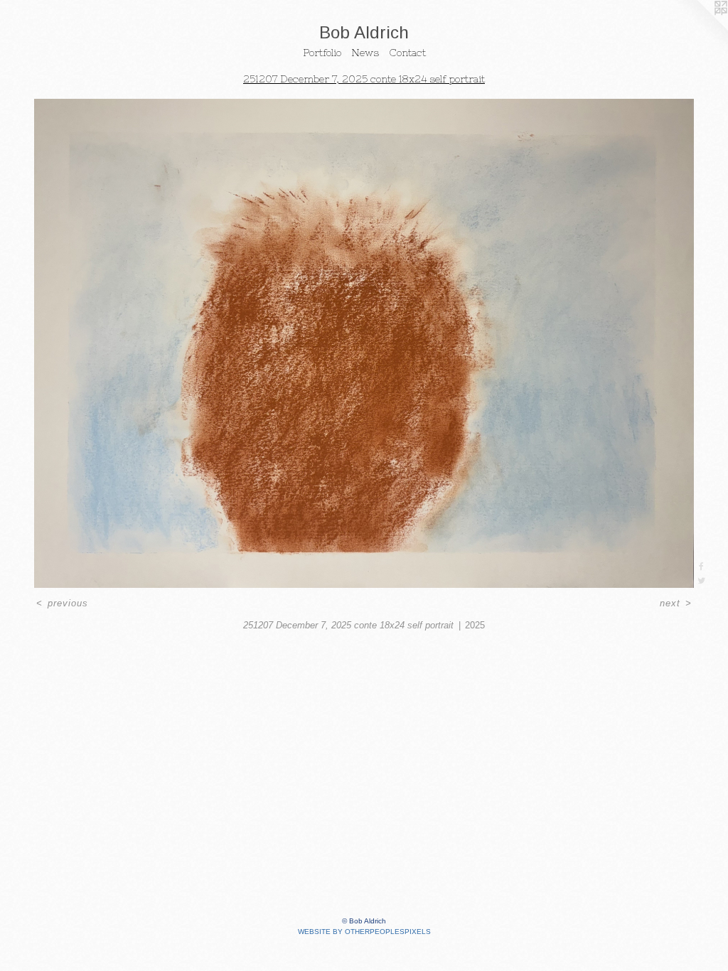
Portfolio (322, 52)
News (365, 52)
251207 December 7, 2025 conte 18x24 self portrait (364, 79)
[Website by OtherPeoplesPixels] (699, 28)
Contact (407, 52)
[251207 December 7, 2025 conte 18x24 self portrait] (364, 343)
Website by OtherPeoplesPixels (364, 931)
